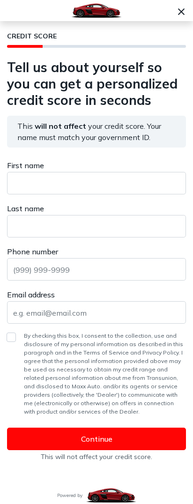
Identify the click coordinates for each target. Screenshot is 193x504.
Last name (25, 208)
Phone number (32, 251)
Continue (96, 439)
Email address (31, 294)
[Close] (181, 11)
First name (25, 165)
